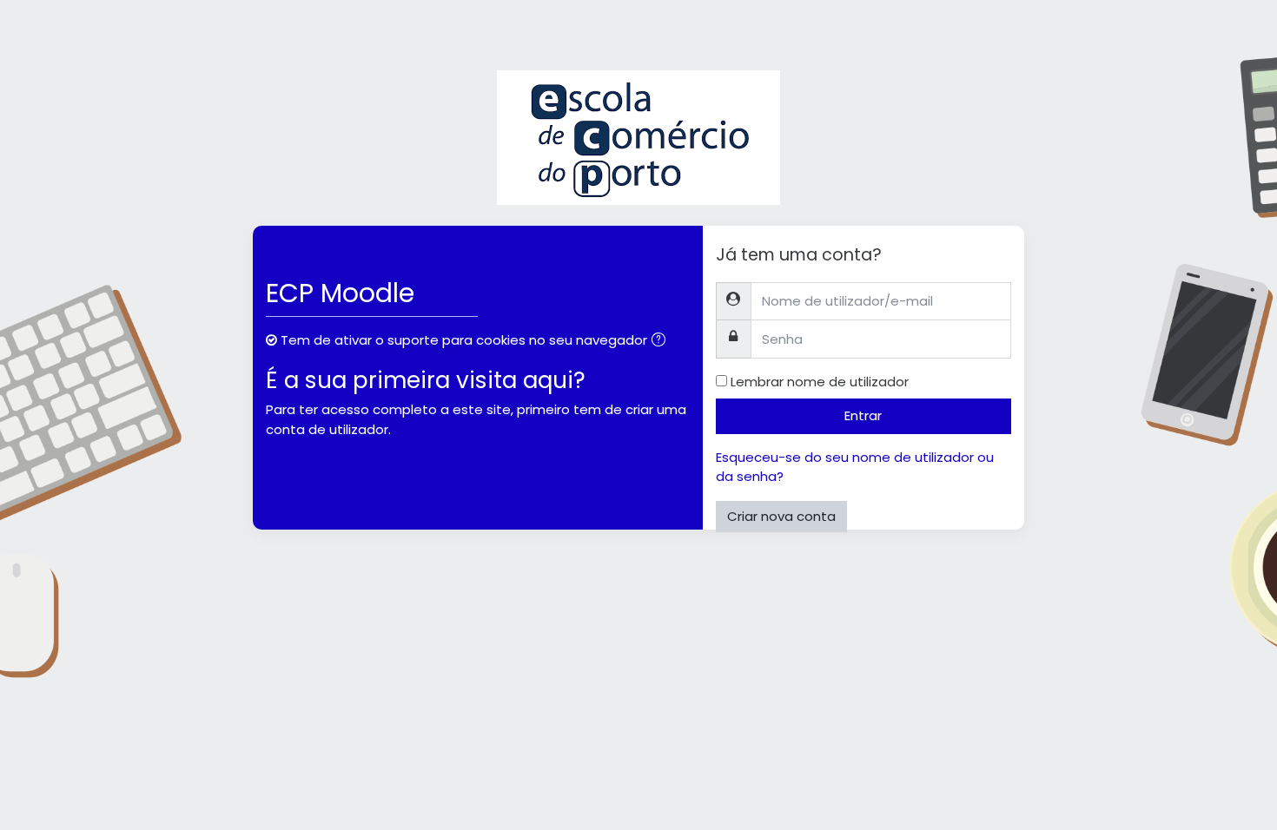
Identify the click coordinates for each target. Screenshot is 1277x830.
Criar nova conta (781, 516)
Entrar (863, 415)
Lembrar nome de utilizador (820, 381)
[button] (662, 341)
